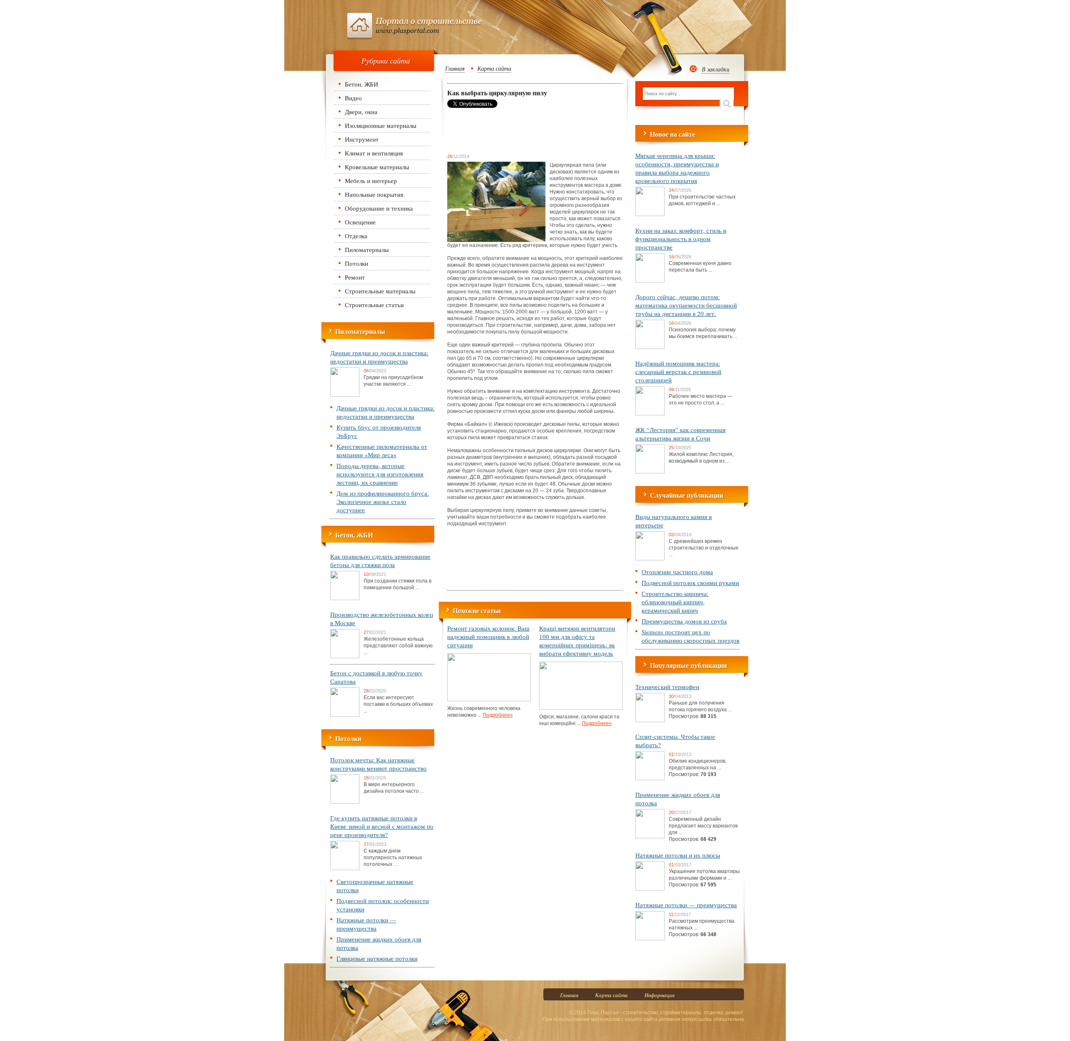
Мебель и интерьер (371, 180)
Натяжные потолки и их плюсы (677, 855)
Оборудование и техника (379, 208)
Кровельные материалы (377, 167)
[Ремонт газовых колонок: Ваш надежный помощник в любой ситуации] (489, 699)
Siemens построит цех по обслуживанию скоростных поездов (690, 636)
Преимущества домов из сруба (684, 621)
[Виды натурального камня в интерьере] (650, 559)
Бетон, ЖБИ (361, 84)
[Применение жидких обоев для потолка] (650, 837)
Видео (353, 98)
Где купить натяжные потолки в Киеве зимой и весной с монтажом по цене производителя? (381, 826)
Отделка (356, 236)
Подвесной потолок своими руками (690, 582)
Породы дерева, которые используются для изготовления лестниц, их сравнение (379, 473)
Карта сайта (494, 68)
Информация (660, 995)
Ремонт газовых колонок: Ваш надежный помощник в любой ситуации (488, 636)
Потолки (356, 263)
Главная (455, 68)
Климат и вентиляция (374, 153)
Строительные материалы (380, 291)
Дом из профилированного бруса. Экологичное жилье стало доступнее (382, 501)
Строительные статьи (374, 304)
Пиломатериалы (367, 249)
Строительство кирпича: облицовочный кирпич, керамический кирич (675, 601)
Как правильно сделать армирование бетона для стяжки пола (380, 560)
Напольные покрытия (374, 194)
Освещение (360, 222)
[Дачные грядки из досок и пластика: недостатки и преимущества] (344, 395)
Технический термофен (667, 686)
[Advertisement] (514, 130)
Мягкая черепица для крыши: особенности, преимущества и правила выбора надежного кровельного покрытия (677, 168)
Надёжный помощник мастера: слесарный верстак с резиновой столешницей (678, 371)
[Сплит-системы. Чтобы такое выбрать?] (650, 778)
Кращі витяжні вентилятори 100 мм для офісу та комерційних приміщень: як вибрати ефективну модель (577, 640)
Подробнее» (498, 715)
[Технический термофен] (650, 720)
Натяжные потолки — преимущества (366, 924)
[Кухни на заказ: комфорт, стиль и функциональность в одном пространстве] (650, 281)
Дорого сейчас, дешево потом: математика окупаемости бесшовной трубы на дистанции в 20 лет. (686, 305)
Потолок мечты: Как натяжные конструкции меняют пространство (378, 764)
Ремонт (355, 277)
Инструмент (362, 139)
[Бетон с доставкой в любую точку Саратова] (344, 715)
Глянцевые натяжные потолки (377, 958)
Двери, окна (361, 111)
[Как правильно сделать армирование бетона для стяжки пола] (344, 598)
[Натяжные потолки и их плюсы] (650, 889)
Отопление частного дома (677, 572)
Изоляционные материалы (380, 125)
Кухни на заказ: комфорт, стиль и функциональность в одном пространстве (680, 238)
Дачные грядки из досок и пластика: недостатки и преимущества (379, 357)
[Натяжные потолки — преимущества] (650, 939)
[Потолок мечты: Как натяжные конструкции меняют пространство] (344, 802)
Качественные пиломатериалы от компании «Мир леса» (381, 450)
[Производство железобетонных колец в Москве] (344, 656)
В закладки (715, 69)
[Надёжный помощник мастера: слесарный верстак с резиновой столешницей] (650, 414)
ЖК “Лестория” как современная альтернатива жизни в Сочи (680, 433)
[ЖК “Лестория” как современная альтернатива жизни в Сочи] (650, 472)
